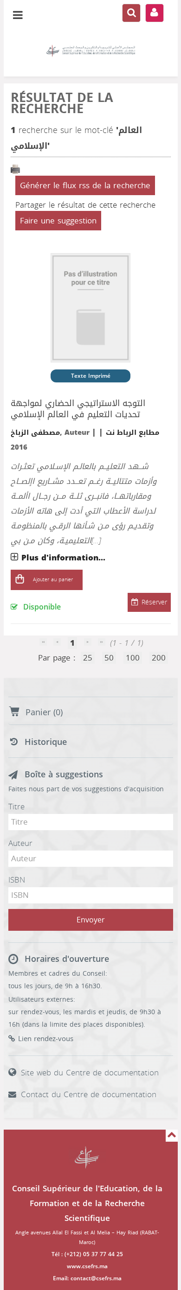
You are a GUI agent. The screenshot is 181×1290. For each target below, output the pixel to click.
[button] (20, 580)
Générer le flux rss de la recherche (85, 185)
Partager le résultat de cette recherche (85, 204)
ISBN (16, 879)
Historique (46, 742)
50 (109, 658)
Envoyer (91, 920)
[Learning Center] (91, 50)
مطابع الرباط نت (132, 432)
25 (87, 658)
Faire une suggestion (58, 220)
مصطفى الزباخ (35, 432)
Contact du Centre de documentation (88, 1094)
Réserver (154, 602)
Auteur (20, 843)
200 (159, 658)
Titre (16, 806)
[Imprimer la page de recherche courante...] (15, 169)
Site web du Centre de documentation (90, 1072)
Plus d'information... (63, 557)
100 (133, 658)
